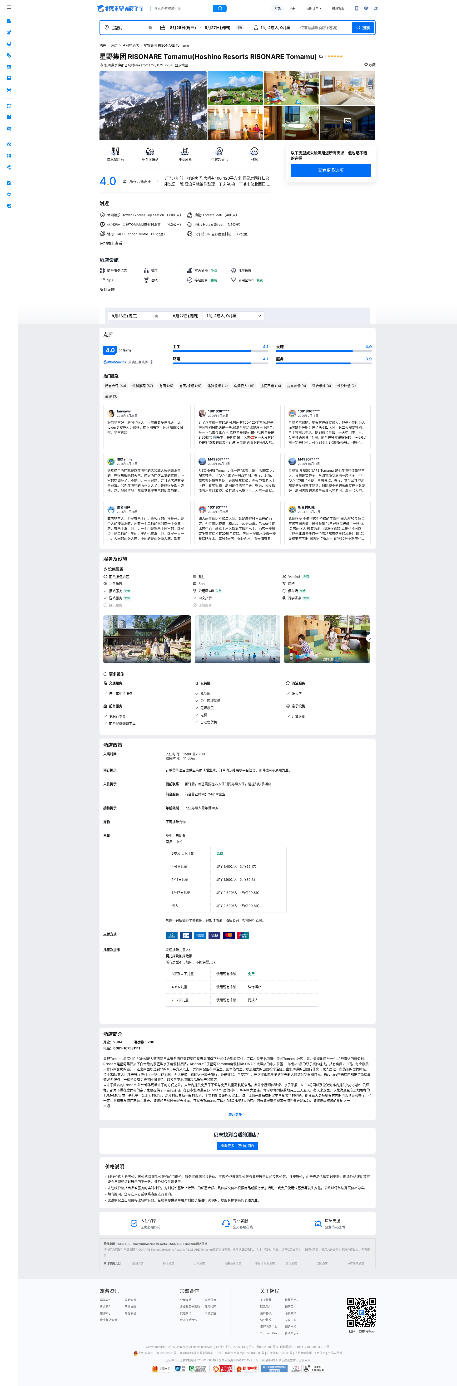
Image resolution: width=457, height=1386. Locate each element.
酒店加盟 (210, 1313)
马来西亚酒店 (232, 1263)
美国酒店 (291, 1263)
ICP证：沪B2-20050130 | (232, 1347)
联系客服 (338, 8)
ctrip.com (182, 1347)
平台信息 (319, 1353)
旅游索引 (105, 1313)
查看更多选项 (331, 170)
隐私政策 (290, 1313)
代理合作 (185, 1313)
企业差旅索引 (108, 1320)
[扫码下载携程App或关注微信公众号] (356, 8)
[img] (153, 105)
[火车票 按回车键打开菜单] (9, 44)
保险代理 (210, 1306)
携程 (102, 45)
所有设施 (107, 289)
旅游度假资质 (303, 1353)
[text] (115, 154)
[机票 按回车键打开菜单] (9, 33)
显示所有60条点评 (137, 181)
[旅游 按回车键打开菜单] (9, 55)
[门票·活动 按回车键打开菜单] (9, 67)
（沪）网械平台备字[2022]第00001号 (240, 1353)
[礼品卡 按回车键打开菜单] (9, 156)
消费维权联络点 (296, 1368)
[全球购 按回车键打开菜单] (9, 144)
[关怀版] (375, 8)
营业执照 (266, 1320)
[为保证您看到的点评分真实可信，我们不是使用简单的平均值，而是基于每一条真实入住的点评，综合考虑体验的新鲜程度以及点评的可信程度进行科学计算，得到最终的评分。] (151, 362)
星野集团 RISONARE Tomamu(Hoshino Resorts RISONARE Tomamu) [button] (208, 57)
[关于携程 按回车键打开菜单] (9, 206)
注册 (292, 8)
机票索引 (105, 1306)
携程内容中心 (268, 1326)
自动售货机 (208, 722)
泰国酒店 (138, 1263)
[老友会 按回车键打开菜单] (9, 195)
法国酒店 (322, 1263)
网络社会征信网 (183, 1368)
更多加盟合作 (188, 1320)
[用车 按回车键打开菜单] (9, 90)
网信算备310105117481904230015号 (304, 1347)
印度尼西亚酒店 (265, 1263)
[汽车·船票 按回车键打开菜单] (9, 78)
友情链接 (210, 1300)
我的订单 (312, 8)
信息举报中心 (198, 1368)
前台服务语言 (119, 576)
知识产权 (290, 1326)
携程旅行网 (120, 8)
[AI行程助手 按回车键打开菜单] (9, 106)
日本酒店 (199, 1263)
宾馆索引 (105, 1300)
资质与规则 (335, 1353)
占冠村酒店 (130, 45)
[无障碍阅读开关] (366, 8)
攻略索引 (130, 1300)
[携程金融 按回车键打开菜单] (9, 167)
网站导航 (130, 1306)
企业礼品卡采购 (190, 1306)
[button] (150, 27)
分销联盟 (185, 1300)
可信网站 (222, 1368)
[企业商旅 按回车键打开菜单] (9, 183)
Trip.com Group (270, 1333)
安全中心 (290, 1320)
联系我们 (266, 1306)
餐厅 (202, 576)
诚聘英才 (290, 1306)
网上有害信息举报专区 (274, 1368)
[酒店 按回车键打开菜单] (9, 21)
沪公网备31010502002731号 (158, 1353)
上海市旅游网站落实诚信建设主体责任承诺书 (281, 1360)
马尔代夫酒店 (355, 1263)
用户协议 (266, 1313)
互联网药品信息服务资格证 (196, 1353)
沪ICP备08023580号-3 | (264, 1347)
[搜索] (220, 8)
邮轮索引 (130, 1313)
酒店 (114, 45)
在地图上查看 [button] (110, 243)
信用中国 (246, 1368)
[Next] (370, 638)
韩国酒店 (168, 1263)
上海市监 (164, 1369)
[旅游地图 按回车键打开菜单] (9, 128)
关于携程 (266, 1300)
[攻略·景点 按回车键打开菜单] (9, 117)
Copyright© (153, 1347)
